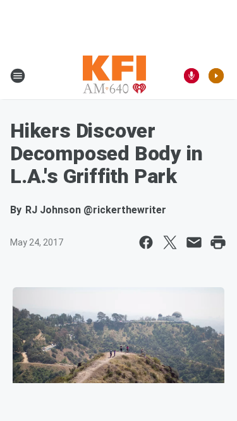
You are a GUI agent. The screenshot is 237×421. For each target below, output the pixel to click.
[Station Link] (114, 76)
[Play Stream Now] (216, 75)
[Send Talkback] (191, 75)
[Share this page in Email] (194, 242)
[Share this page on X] (170, 242)
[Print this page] (218, 242)
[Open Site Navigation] (17, 75)
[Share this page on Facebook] (146, 242)
